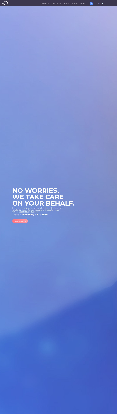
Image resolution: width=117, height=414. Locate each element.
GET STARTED (18, 221)
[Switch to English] (99, 4)
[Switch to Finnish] (102, 4)
